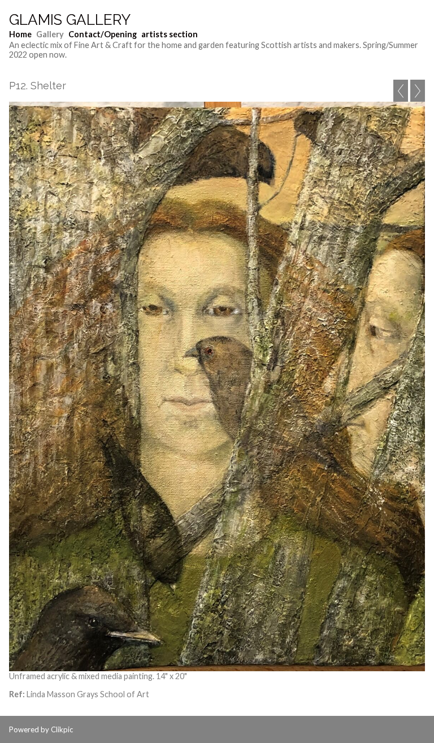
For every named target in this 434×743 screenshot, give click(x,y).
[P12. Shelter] (217, 386)
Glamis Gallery (70, 19)
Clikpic (62, 729)
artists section (169, 34)
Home (20, 34)
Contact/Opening (102, 34)
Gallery (50, 34)
